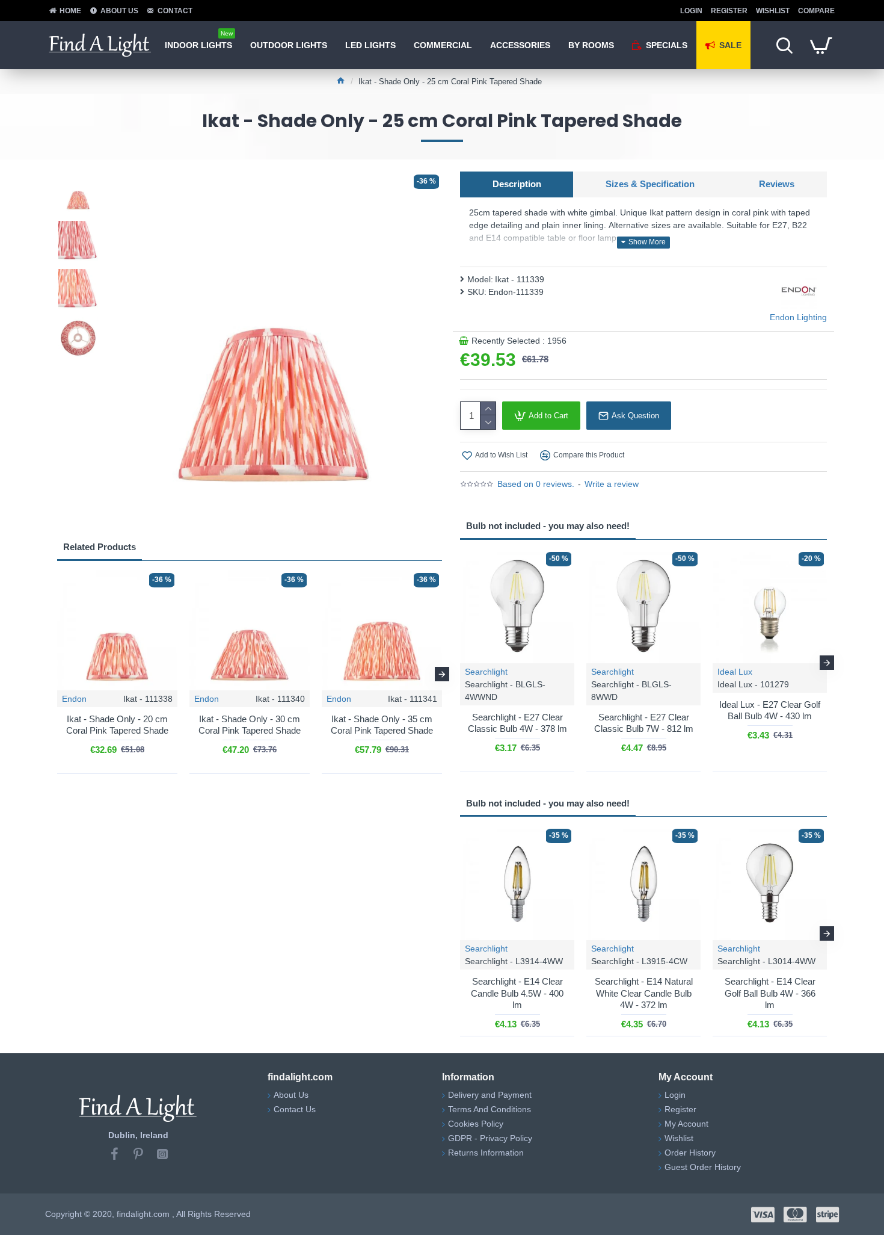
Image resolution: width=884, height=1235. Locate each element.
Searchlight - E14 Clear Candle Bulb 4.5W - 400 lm (517, 993)
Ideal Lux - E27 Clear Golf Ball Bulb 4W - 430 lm (769, 710)
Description (517, 184)
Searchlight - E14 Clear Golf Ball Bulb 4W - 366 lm (770, 993)
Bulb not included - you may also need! (548, 526)
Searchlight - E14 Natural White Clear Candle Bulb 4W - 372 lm (644, 993)
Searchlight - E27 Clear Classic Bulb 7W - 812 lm (643, 723)
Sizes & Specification (650, 184)
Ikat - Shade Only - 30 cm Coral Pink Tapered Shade (249, 725)
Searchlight (486, 671)
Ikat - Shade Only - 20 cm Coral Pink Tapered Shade (117, 725)
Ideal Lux (734, 671)
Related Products (99, 547)
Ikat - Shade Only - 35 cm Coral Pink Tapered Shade (382, 725)
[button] (57, 674)
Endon (74, 699)
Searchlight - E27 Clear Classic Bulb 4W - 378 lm (517, 723)
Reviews (776, 184)
